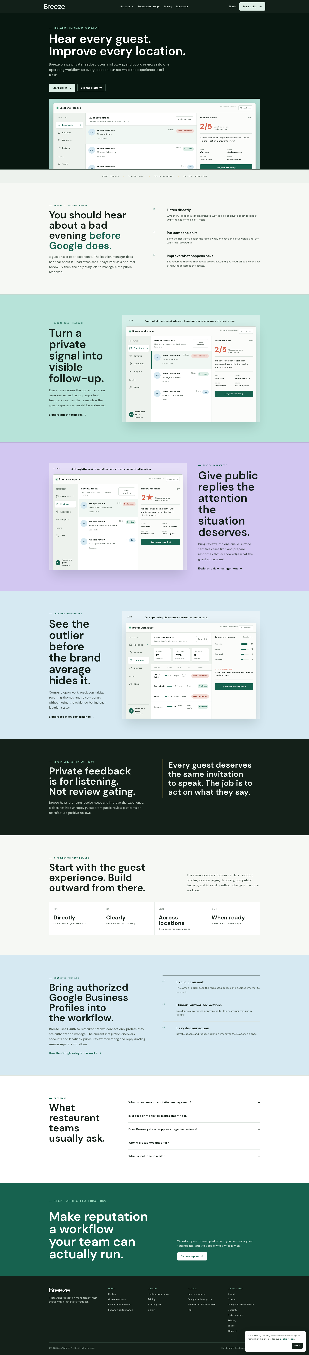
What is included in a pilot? (194, 1156)
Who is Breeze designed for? (194, 1142)
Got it (297, 1345)
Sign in (232, 6)
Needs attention (185, 119)
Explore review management (218, 568)
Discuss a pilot (190, 1256)
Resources (182, 6)
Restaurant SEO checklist (202, 1304)
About (231, 1294)
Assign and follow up (226, 167)
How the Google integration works (73, 1053)
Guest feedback (117, 1299)
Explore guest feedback (66, 415)
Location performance (120, 1309)
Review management (119, 1304)
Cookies (232, 1331)
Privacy (232, 1320)
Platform (112, 1294)
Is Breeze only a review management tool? (194, 1115)
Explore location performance (70, 717)
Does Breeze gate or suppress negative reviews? (194, 1129)
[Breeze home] (54, 6)
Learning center (197, 1294)
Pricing (168, 6)
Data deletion (235, 1315)
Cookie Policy (287, 1338)
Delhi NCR (202, 639)
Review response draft (161, 542)
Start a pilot (250, 6)
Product (125, 6)
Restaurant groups (149, 6)
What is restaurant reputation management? (194, 1102)
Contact (232, 1299)
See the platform (91, 87)
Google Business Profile (241, 1304)
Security (232, 1309)
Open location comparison (234, 686)
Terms (231, 1325)
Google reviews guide (200, 1299)
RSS (190, 1309)
